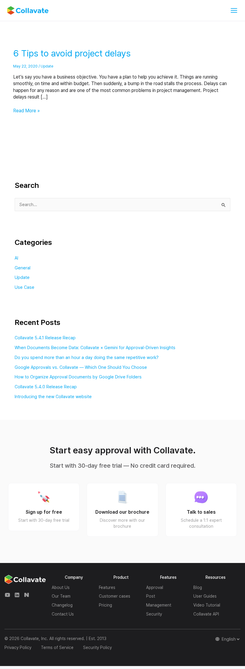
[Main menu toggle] (233, 10)
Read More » (26, 110)
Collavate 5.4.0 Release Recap (46, 386)
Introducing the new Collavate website (53, 396)
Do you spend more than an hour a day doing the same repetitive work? (87, 357)
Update (47, 66)
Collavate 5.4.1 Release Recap (45, 337)
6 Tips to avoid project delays (72, 53)
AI (16, 258)
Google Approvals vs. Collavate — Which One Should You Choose (81, 367)
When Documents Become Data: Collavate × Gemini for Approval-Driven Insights (95, 347)
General (22, 268)
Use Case (24, 287)
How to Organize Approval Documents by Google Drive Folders (78, 377)
